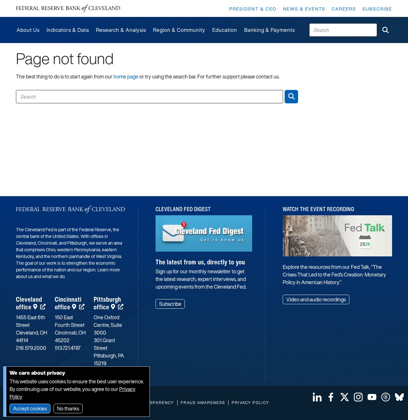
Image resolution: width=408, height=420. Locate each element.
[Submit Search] (385, 30)
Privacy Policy (250, 402)
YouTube (372, 397)
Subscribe (377, 8)
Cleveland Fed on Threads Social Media (385, 397)
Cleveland (29, 303)
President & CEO (253, 8)
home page (125, 76)
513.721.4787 (68, 348)
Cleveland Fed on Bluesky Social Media (399, 397)
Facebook (331, 397)
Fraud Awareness (203, 402)
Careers (344, 8)
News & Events (304, 8)
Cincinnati (68, 303)
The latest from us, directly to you (200, 262)
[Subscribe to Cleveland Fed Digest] (204, 235)
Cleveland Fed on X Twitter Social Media (344, 397)
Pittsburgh (107, 303)
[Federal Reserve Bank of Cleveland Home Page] (68, 8)
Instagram (358, 397)
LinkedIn (317, 397)
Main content (31, 3)
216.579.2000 (31, 348)
